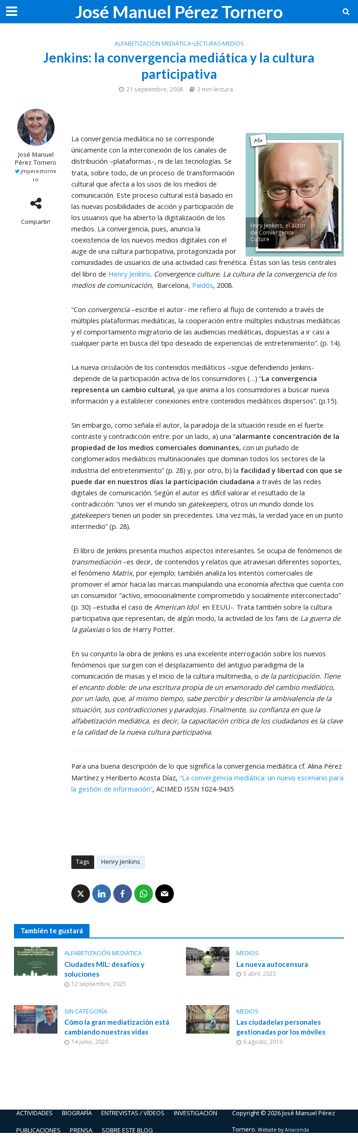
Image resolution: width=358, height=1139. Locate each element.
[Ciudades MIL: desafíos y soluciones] (35, 960)
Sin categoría (85, 1011)
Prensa (81, 1130)
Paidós (202, 285)
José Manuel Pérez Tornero (179, 11)
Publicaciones (38, 1130)
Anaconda (297, 1129)
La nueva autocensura (272, 964)
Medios (232, 44)
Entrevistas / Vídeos (133, 1113)
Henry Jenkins (120, 861)
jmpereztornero (38, 175)
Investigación (195, 1113)
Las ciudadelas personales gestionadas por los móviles (280, 1027)
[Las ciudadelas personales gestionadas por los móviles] (207, 1019)
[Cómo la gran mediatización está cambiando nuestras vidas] (35, 1019)
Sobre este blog (127, 1130)
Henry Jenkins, (130, 273)
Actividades (34, 1113)
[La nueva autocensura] (207, 960)
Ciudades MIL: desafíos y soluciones (104, 969)
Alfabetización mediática (153, 44)
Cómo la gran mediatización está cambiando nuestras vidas (116, 1027)
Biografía (77, 1113)
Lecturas (206, 44)
